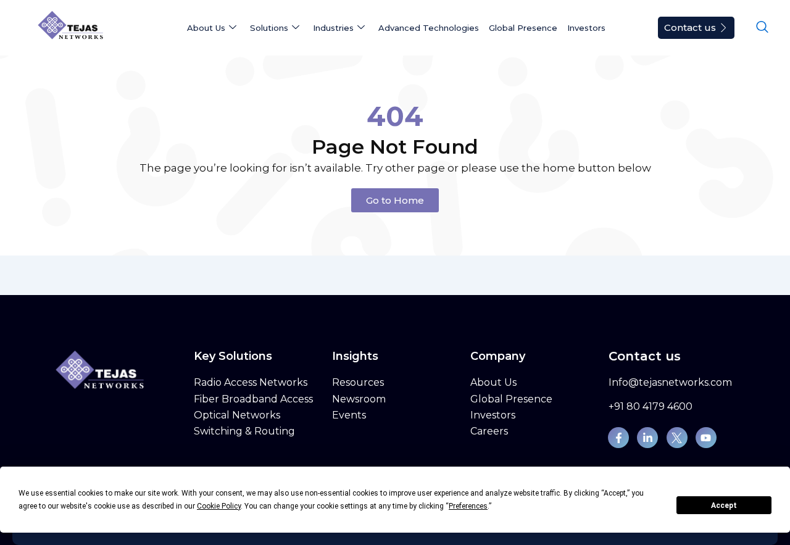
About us (206, 28)
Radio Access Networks (250, 382)
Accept (724, 505)
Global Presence (523, 28)
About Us (493, 382)
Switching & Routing (244, 431)
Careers (489, 431)
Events (349, 415)
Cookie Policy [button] (219, 506)
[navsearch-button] (762, 27)
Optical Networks (237, 415)
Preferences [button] (468, 506)
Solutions (269, 28)
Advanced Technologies (428, 28)
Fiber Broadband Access (253, 399)
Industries (333, 28)
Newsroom (359, 399)
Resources (358, 382)
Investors (586, 28)
